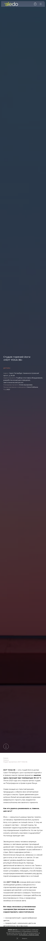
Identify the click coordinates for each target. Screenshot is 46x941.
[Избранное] (35, 5)
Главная (5, 758)
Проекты (6, 760)
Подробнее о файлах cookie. (29, 934)
